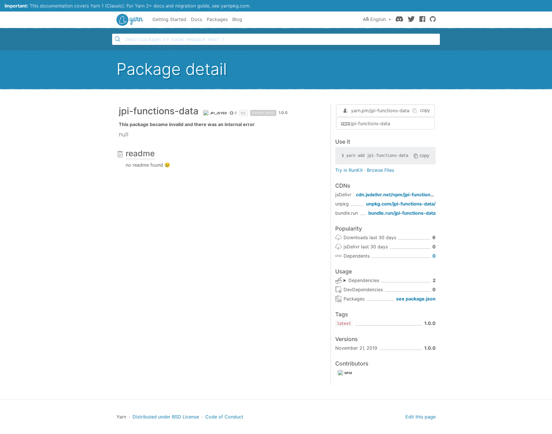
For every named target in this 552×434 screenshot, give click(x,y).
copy (425, 110)
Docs (196, 19)
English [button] (378, 19)
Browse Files (380, 170)
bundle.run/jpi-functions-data (402, 213)
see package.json (416, 299)
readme (140, 153)
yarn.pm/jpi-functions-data (380, 110)
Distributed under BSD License (166, 417)
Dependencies (363, 280)
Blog (237, 19)
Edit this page (420, 417)
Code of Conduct (224, 417)
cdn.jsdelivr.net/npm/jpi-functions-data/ (401, 194)
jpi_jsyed (218, 113)
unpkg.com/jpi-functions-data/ (401, 204)
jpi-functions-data (370, 123)
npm (348, 373)
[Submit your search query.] (117, 39)
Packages (217, 19)
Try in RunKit (349, 170)
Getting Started (169, 19)
